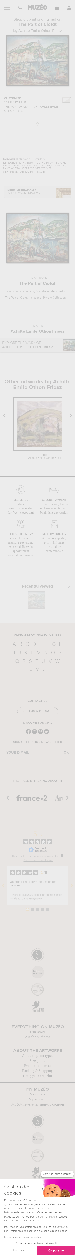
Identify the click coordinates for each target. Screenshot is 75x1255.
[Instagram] (34, 733)
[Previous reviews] (3, 885)
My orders (37, 1094)
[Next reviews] (72, 885)
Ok (66, 752)
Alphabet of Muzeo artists (37, 635)
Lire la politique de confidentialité (22, 1237)
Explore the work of (27, 345)
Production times (37, 1065)
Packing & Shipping (37, 1070)
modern (52, 291)
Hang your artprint (37, 1075)
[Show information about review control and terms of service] (62, 855)
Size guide (37, 1060)
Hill (45, 456)
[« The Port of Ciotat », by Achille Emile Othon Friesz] (36, 600)
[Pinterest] (41, 733)
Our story (37, 1032)
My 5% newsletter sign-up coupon (37, 1104)
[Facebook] (28, 733)
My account (38, 1099)
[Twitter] (47, 733)
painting (30, 291)
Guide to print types (37, 1055)
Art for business (37, 1037)
